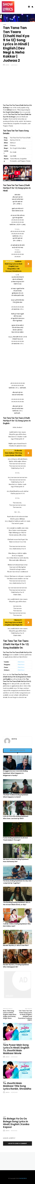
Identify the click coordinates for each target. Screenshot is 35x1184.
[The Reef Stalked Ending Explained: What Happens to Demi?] (17, 786)
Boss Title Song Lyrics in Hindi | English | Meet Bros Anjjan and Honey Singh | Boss (9, 1014)
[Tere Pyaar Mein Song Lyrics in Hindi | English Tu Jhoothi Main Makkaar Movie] (17, 1031)
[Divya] (4, 65)
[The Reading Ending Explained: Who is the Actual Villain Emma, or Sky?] (17, 894)
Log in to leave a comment (17, 1143)
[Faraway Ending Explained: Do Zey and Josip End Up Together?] (17, 872)
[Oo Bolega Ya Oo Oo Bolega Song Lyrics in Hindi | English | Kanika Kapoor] (17, 1105)
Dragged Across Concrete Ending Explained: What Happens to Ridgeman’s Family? (15, 773)
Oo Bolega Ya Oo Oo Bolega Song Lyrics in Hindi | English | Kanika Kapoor (16, 1123)
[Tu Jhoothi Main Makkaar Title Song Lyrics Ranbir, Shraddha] (17, 1069)
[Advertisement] (17, 86)
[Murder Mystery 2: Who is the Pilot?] (17, 937)
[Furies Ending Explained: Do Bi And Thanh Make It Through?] (17, 829)
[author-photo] (4, 1057)
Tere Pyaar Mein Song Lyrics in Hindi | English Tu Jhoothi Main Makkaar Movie (16, 1049)
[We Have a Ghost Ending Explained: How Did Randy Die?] (17, 851)
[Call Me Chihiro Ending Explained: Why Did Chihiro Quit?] (17, 915)
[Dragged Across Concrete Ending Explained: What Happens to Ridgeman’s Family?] (17, 762)
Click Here (21, 662)
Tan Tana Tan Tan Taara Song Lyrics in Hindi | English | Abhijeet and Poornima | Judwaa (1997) (25, 1015)
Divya (7, 65)
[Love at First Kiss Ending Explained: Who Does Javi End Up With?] (17, 808)
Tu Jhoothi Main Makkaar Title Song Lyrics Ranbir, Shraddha (17, 1086)
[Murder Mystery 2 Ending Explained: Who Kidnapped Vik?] (17, 956)
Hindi (4, 24)
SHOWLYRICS (23, 1178)
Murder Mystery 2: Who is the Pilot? (16, 945)
